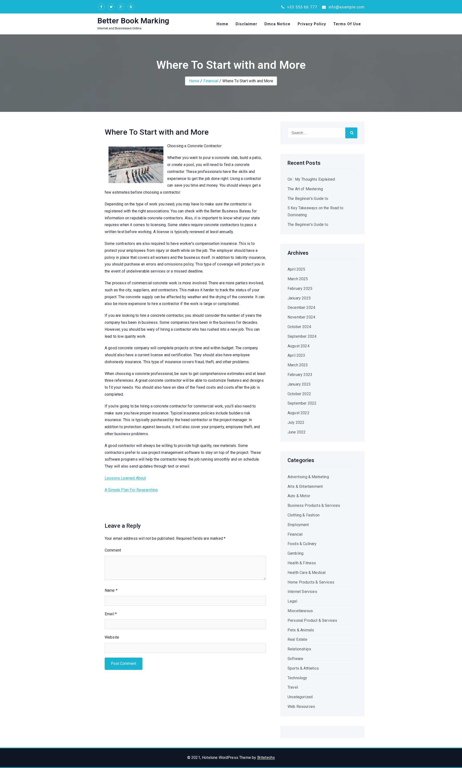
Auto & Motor (299, 496)
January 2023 (299, 384)
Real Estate (297, 639)
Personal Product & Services (312, 620)
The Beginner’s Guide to (308, 198)
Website (112, 637)
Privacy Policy (312, 24)
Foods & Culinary (302, 543)
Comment (113, 550)
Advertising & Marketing (308, 477)
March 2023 (298, 365)
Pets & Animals (301, 630)
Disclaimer (246, 24)
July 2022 (296, 422)
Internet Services (302, 591)
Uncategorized (300, 697)
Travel (293, 687)
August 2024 (298, 346)
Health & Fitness (302, 563)
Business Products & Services (314, 505)
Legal (292, 601)
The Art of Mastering (305, 189)
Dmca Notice (277, 24)
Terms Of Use (347, 24)
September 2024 (302, 336)
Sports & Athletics (303, 668)
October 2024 (299, 326)
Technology (297, 678)
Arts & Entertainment (305, 486)
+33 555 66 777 (301, 7)
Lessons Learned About (125, 478)
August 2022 (298, 413)
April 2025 (296, 269)
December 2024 (301, 307)
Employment (298, 524)
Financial (210, 81)
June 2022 (297, 432)
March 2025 (298, 279)
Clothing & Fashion (304, 515)
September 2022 (302, 403)
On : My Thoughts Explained (311, 179)
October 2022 (299, 394)
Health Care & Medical (307, 572)
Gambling (295, 553)
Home (222, 24)
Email (111, 614)
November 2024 (301, 317)
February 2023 (300, 374)
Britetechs (266, 757)
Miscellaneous (300, 611)
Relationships (299, 649)
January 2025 (299, 298)
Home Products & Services (311, 582)
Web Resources (301, 706)
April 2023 (296, 355)
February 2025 (300, 288)
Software (295, 658)
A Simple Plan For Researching (131, 490)
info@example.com (346, 7)
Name (111, 590)
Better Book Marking (133, 20)
